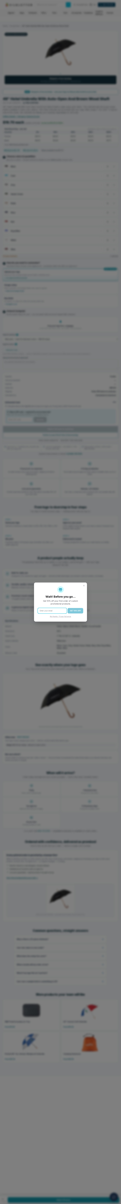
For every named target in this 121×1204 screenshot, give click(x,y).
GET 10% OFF (75, 611)
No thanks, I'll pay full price (60, 616)
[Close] (84, 585)
